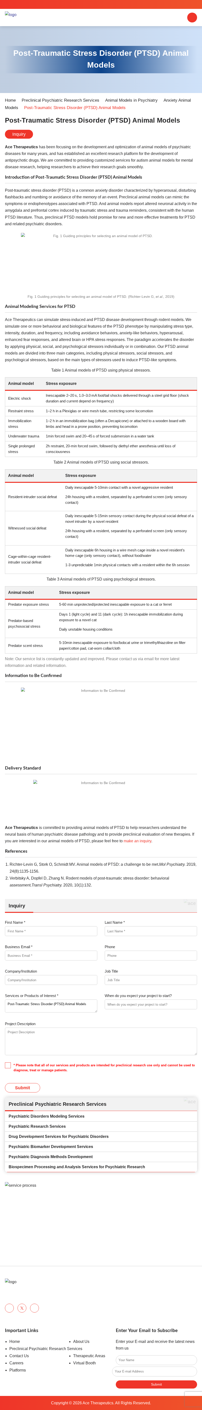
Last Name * (115, 922)
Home (10, 100)
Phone (110, 947)
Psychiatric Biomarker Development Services (51, 1147)
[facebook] (9, 1308)
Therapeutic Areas (89, 1356)
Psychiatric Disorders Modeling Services (46, 1116)
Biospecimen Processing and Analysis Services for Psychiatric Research (77, 1167)
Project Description (20, 1024)
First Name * (15, 922)
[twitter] (21, 1308)
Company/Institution (21, 971)
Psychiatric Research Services (37, 1126)
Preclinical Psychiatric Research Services (60, 100)
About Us (81, 1341)
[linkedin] (34, 1308)
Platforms (17, 1370)
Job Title (111, 971)
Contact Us (19, 1356)
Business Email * (19, 947)
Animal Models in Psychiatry (131, 100)
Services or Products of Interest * (31, 996)
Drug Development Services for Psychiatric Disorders (59, 1136)
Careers (16, 1363)
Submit (22, 1087)
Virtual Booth (84, 1363)
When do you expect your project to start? (138, 996)
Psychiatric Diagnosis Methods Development (51, 1157)
